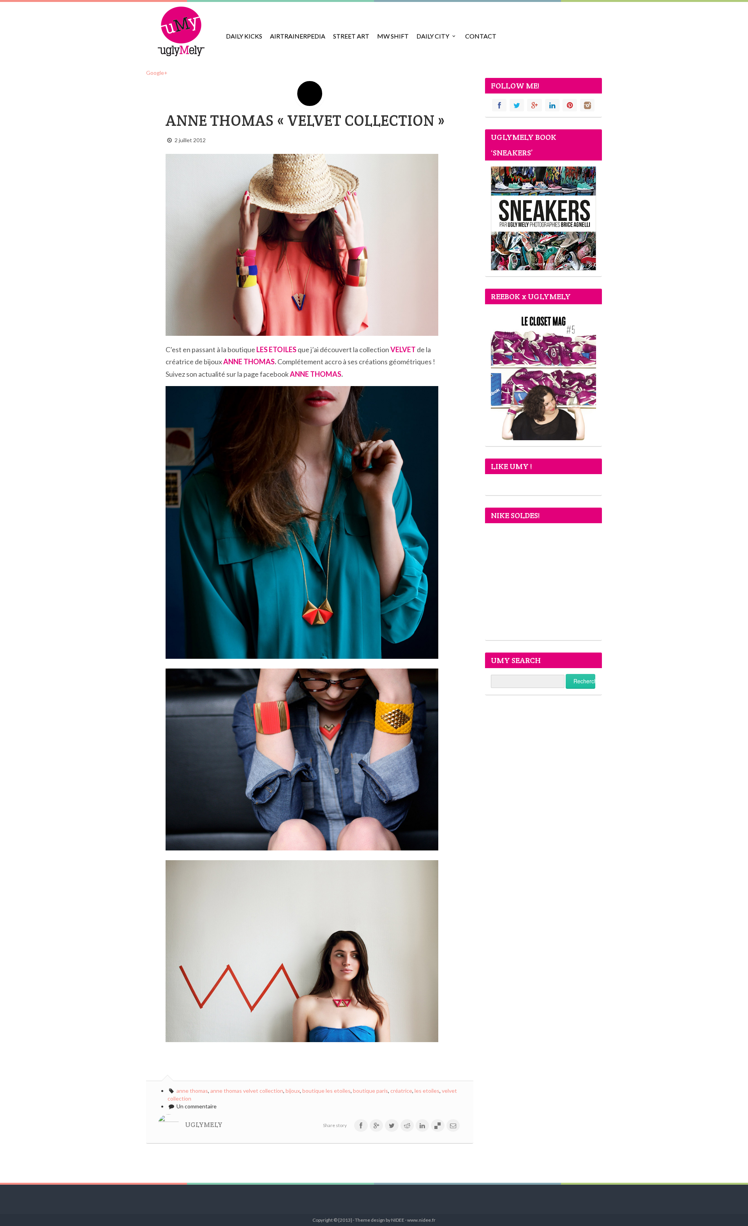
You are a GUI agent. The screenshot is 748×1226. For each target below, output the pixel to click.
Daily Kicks (244, 36)
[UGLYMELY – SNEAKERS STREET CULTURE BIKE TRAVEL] (181, 31)
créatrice (401, 1090)
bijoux (293, 1090)
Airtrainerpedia (297, 36)
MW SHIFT (393, 36)
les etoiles (427, 1090)
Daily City (432, 36)
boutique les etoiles (326, 1090)
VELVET (403, 349)
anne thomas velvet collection (246, 1090)
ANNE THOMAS (249, 361)
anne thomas (192, 1090)
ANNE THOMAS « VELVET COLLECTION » (305, 120)
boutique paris (370, 1090)
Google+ (157, 72)
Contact (480, 36)
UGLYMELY (203, 1124)
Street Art (351, 36)
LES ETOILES (276, 349)
